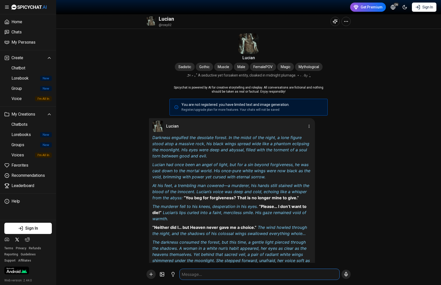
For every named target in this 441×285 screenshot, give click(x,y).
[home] (29, 7)
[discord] (6, 239)
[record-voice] (346, 274)
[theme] (404, 7)
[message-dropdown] (309, 126)
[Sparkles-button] (335, 21)
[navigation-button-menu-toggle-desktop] (6, 7)
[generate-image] (162, 274)
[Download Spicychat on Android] (16, 271)
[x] (17, 239)
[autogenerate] (173, 274)
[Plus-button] (151, 274)
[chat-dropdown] (346, 21)
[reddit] (27, 239)
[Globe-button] (393, 7)
